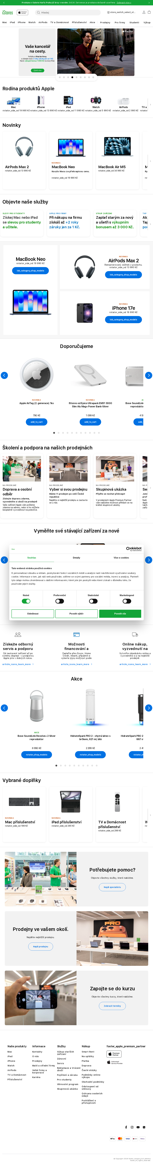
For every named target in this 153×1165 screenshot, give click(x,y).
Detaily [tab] (76, 557)
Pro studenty (64, 1079)
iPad (12, 22)
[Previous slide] (8, 52)
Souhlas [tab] (31, 557)
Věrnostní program (67, 1084)
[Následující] (150, 104)
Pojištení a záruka (67, 1075)
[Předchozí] (4, 375)
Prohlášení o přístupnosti (89, 1101)
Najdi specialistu (112, 887)
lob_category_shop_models (30, 270)
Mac (4, 22)
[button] (3, 2)
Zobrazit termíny (112, 1006)
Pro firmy (120, 22)
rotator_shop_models (36, 754)
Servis (60, 1063)
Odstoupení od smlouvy (90, 1087)
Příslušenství (79, 22)
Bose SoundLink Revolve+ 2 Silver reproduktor (37, 738)
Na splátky (88, 1056)
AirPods (43, 22)
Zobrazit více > (124, 3)
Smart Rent (88, 1052)
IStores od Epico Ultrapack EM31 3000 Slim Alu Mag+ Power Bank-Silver (90, 405)
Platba (85, 1061)
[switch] (59, 601)
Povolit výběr (76, 613)
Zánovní (61, 1059)
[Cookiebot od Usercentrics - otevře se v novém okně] (128, 549)
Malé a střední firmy (43, 1065)
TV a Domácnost (59, 22)
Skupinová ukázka (67, 1089)
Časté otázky (89, 1070)
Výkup (147, 22)
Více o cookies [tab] (121, 557)
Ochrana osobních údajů (92, 1094)
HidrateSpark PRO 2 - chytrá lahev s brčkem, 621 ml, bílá (90, 738)
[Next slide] (145, 52)
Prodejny (105, 22)
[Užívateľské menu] (143, 13)
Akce (92, 22)
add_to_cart (37, 422)
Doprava (86, 1065)
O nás (35, 1056)
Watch (32, 22)
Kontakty (37, 1052)
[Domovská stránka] (15, 13)
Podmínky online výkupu (91, 1076)
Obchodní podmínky (93, 1082)
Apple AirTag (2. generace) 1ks (36, 403)
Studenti (134, 22)
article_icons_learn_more (16, 664)
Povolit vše (120, 613)
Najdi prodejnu (40, 946)
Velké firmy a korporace (39, 1071)
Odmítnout (33, 613)
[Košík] (148, 12)
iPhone (22, 22)
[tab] (54, 433)
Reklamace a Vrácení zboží (69, 1069)
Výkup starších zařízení (65, 1053)
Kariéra (36, 1077)
